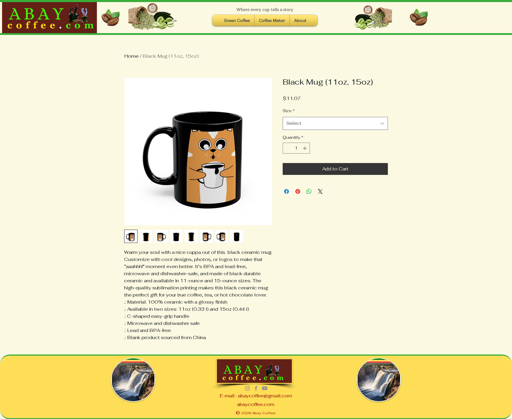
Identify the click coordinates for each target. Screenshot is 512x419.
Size (289, 110)
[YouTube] (264, 388)
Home (131, 56)
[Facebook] (256, 388)
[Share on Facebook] (286, 191)
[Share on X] (320, 191)
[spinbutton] (296, 148)
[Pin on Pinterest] (297, 191)
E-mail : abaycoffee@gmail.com (256, 396)
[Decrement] (287, 148)
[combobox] (335, 123)
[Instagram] (247, 388)
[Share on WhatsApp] (309, 191)
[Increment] (305, 148)
